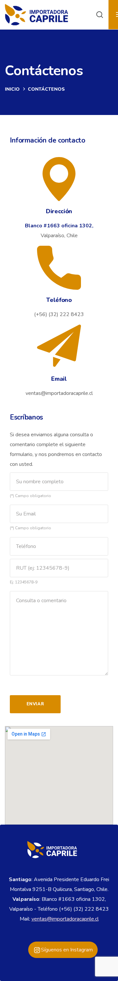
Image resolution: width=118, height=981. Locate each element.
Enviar (35, 704)
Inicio (12, 89)
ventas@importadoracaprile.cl (65, 919)
